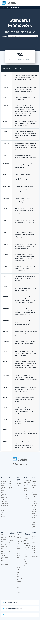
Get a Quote (10, 488)
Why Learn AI (19, 544)
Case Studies (18, 558)
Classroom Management (27, 483)
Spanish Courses (34, 500)
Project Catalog (34, 484)
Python (11, 542)
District (18, 481)
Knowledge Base (19, 579)
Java (10, 545)
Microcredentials (5, 561)
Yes (25, 565)
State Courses (34, 497)
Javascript (11, 540)
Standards (7, 7)
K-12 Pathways (34, 488)
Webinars (19, 581)
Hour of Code (34, 506)
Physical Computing (27, 555)
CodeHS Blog (19, 568)
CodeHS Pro (3, 491)
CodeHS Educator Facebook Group (13, 608)
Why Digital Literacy (19, 548)
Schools (19, 483)
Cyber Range (3, 515)
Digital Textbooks (34, 514)
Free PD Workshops (4, 549)
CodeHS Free (3, 495)
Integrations (27, 494)
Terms (33, 548)
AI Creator (3, 509)
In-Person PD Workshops (4, 541)
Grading (26, 486)
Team (33, 536)
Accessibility (35, 556)
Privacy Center (33, 541)
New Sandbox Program (13, 536)
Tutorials (34, 511)
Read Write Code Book (18, 573)
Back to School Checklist (19, 553)
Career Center (18, 588)
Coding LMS (3, 484)
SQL (10, 551)
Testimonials (20, 563)
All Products (3, 480)
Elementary (35, 494)
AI (24, 536)
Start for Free (11, 484)
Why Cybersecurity (20, 540)
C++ (10, 549)
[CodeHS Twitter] (24, 464)
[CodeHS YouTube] (21, 464)
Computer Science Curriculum (4, 499)
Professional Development (4, 506)
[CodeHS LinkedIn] (18, 464)
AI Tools (26, 496)
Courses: (4, 36)
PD (2, 532)
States (18, 561)
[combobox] (23, 36)
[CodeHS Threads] (26, 464)
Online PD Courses (3, 536)
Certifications (4, 503)
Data (25, 488)
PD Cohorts (3, 552)
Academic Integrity (26, 499)
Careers (34, 539)
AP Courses (34, 491)
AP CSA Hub (34, 518)
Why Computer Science (19, 536)
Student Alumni (19, 591)
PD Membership (4, 564)
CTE (18, 487)
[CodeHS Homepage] (9, 3)
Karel (10, 553)
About (33, 534)
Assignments (27, 480)
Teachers (19, 485)
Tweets (18, 565)
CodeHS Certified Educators (11, 602)
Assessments (27, 545)
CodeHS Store (9, 615)
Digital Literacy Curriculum (34, 526)
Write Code (25, 491)
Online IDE (3, 488)
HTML (10, 547)
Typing (3, 512)
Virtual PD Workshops (4, 545)
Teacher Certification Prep (4, 557)
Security (34, 554)
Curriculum (35, 478)
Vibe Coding (26, 562)
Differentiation (27, 541)
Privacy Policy (33, 551)
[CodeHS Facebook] (13, 464)
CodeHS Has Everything (27, 533)
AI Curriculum (34, 521)
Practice (34, 509)
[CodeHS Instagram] (16, 464)
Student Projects (19, 584)
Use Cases (18, 478)
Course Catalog (34, 480)
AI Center (33, 545)
